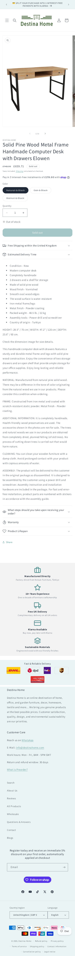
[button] (7, 20)
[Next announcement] (68, 4)
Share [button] (9, 542)
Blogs (10, 837)
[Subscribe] (64, 867)
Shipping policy (37, 946)
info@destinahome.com (30, 747)
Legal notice (49, 951)
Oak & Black (42, 191)
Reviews (11, 798)
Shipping (19, 171)
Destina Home (24, 941)
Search (11, 782)
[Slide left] (30, 133)
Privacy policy (57, 941)
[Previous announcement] (6, 4)
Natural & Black (17, 191)
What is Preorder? (17, 769)
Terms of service (19, 946)
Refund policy (41, 941)
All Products (14, 806)
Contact (11, 830)
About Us (12, 790)
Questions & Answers (19, 822)
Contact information (56, 946)
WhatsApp (27, 740)
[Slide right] (45, 133)
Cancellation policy (32, 951)
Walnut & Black (17, 198)
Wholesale (13, 814)
